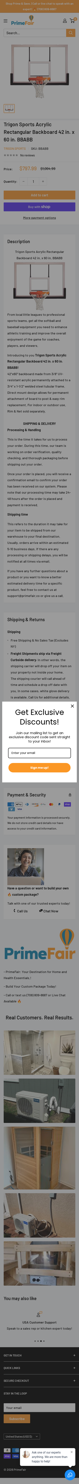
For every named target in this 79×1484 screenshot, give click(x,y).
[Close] (72, 706)
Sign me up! (39, 768)
